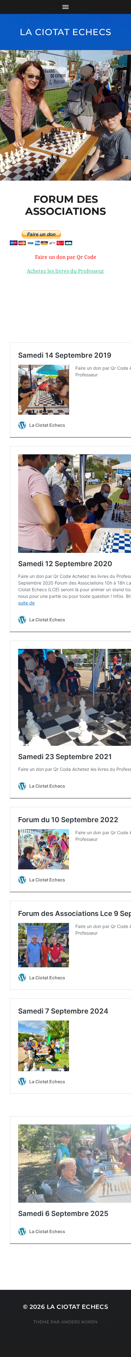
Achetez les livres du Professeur (65, 271)
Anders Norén (79, 1321)
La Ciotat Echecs (65, 32)
